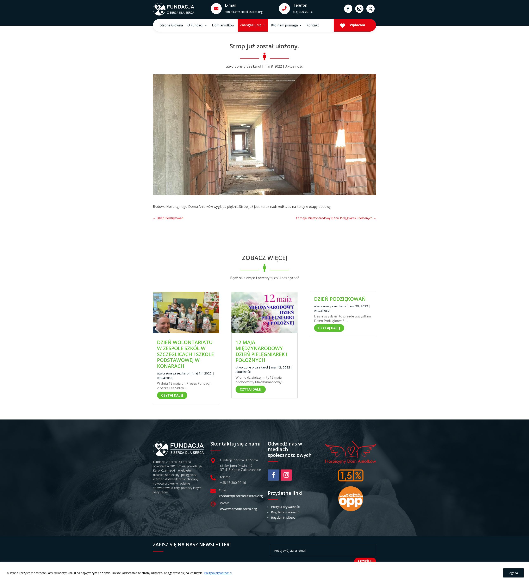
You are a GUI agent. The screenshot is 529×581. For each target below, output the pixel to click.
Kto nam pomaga (284, 25)
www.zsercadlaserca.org (238, 509)
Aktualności (294, 66)
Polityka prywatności (218, 573)
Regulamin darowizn (285, 512)
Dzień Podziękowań (340, 298)
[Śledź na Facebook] (348, 9)
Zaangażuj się (250, 25)
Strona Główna (171, 25)
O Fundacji (195, 25)
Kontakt (312, 25)
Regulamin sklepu (283, 517)
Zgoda (513, 573)
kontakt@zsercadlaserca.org (244, 12)
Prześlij (365, 561)
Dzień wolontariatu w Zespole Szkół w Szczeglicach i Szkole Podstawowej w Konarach (185, 354)
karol (257, 66)
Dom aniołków (223, 25)
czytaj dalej (172, 395)
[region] (264, 571)
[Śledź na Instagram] (359, 9)
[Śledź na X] (370, 9)
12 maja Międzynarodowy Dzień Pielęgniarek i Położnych (261, 351)
